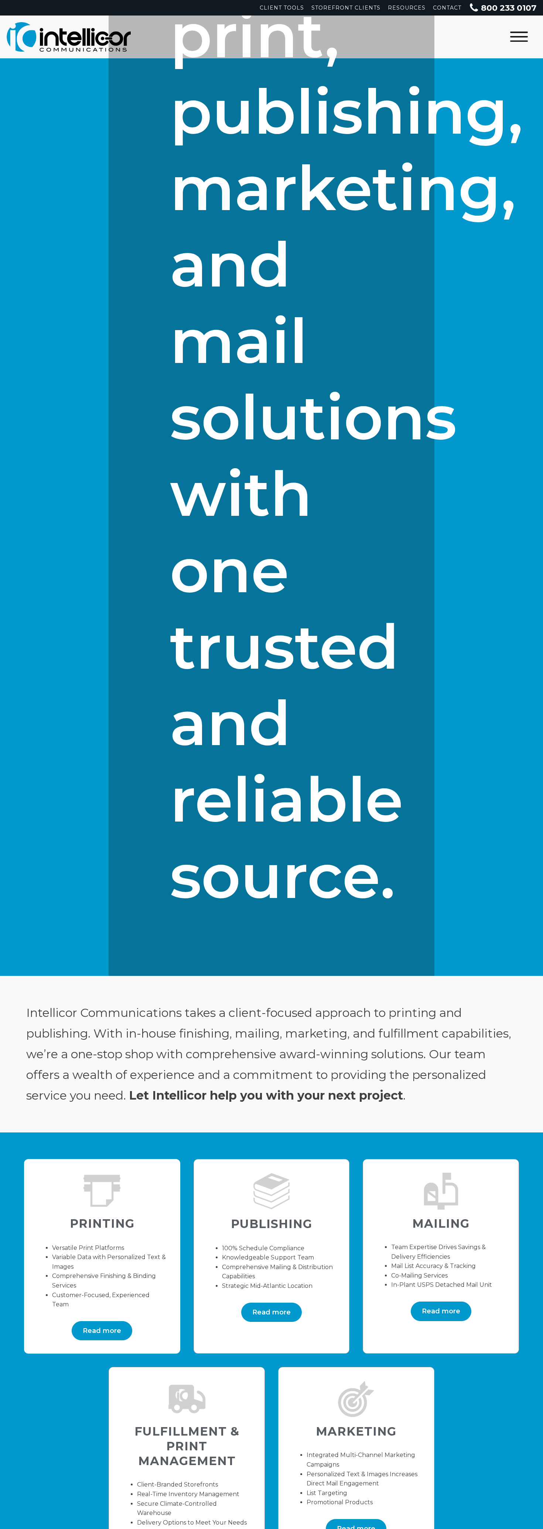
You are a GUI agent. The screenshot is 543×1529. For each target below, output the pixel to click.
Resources (407, 7)
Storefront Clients (345, 7)
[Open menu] (519, 36)
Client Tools (282, 7)
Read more (102, 1331)
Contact (447, 7)
